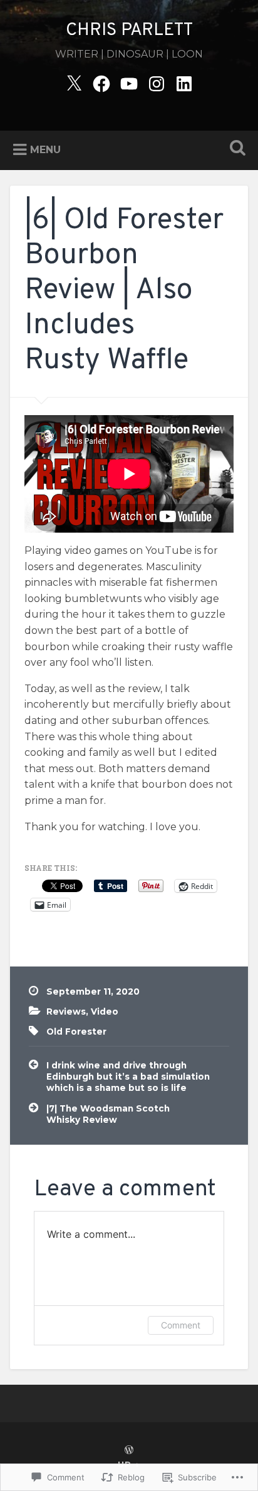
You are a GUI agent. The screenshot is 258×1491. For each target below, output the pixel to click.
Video (104, 1012)
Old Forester (76, 1032)
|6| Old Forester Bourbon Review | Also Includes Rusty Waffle (124, 291)
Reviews (66, 1012)
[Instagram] (157, 82)
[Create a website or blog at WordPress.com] (129, 1450)
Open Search (235, 149)
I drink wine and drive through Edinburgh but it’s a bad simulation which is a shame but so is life (128, 1076)
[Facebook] (101, 82)
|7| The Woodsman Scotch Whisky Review (108, 1114)
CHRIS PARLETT (129, 30)
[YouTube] (129, 82)
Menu (45, 150)
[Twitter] (74, 82)
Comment (180, 1325)
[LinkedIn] (184, 82)
